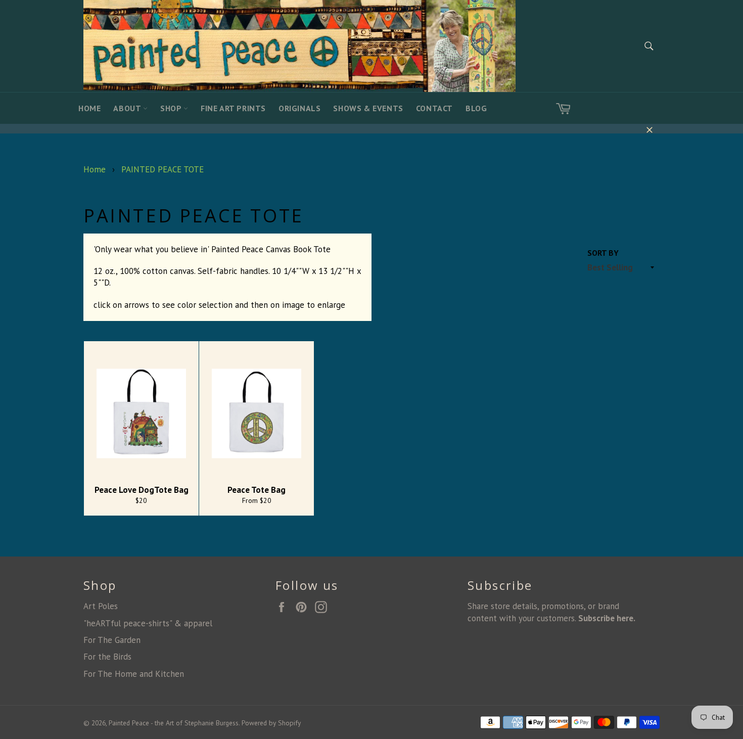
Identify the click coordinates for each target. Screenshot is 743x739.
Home (89, 108)
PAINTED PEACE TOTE (162, 169)
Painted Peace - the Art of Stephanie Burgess (174, 722)
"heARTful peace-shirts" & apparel (147, 623)
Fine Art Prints (233, 108)
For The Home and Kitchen (133, 673)
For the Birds (107, 656)
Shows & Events (368, 108)
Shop (171, 108)
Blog (476, 108)
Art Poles (100, 606)
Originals (299, 108)
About (128, 108)
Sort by (603, 253)
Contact (434, 108)
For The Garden (112, 639)
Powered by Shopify (271, 722)
